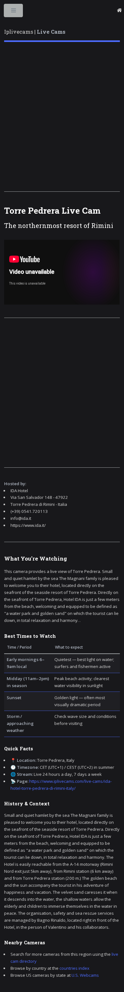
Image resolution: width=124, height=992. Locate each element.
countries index (74, 968)
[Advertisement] (62, 117)
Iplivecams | (34, 31)
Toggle (14, 12)
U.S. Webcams (85, 975)
